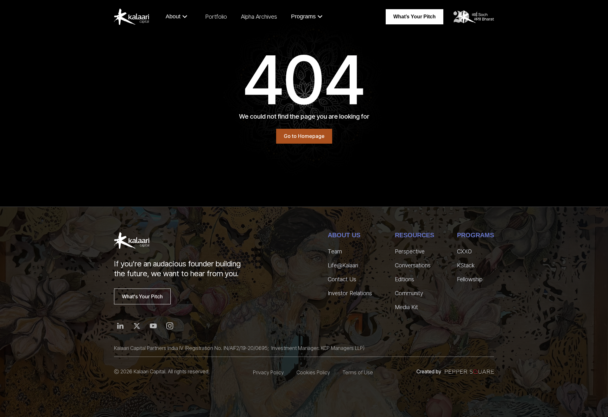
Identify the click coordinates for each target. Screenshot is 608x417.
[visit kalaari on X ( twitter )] (136, 326)
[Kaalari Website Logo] (131, 17)
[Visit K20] (473, 16)
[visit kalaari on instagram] (169, 326)
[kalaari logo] (131, 240)
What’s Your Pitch (414, 16)
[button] (176, 16)
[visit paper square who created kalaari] (469, 372)
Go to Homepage (304, 136)
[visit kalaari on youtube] (153, 326)
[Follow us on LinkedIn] (120, 326)
